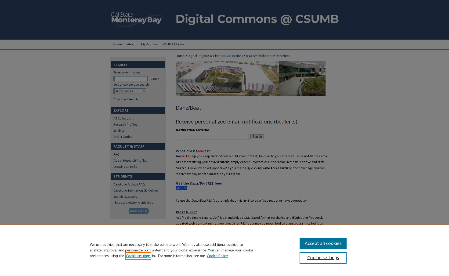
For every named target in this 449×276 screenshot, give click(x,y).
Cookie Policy (217, 256)
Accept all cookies (323, 243)
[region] (224, 250)
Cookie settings (138, 256)
